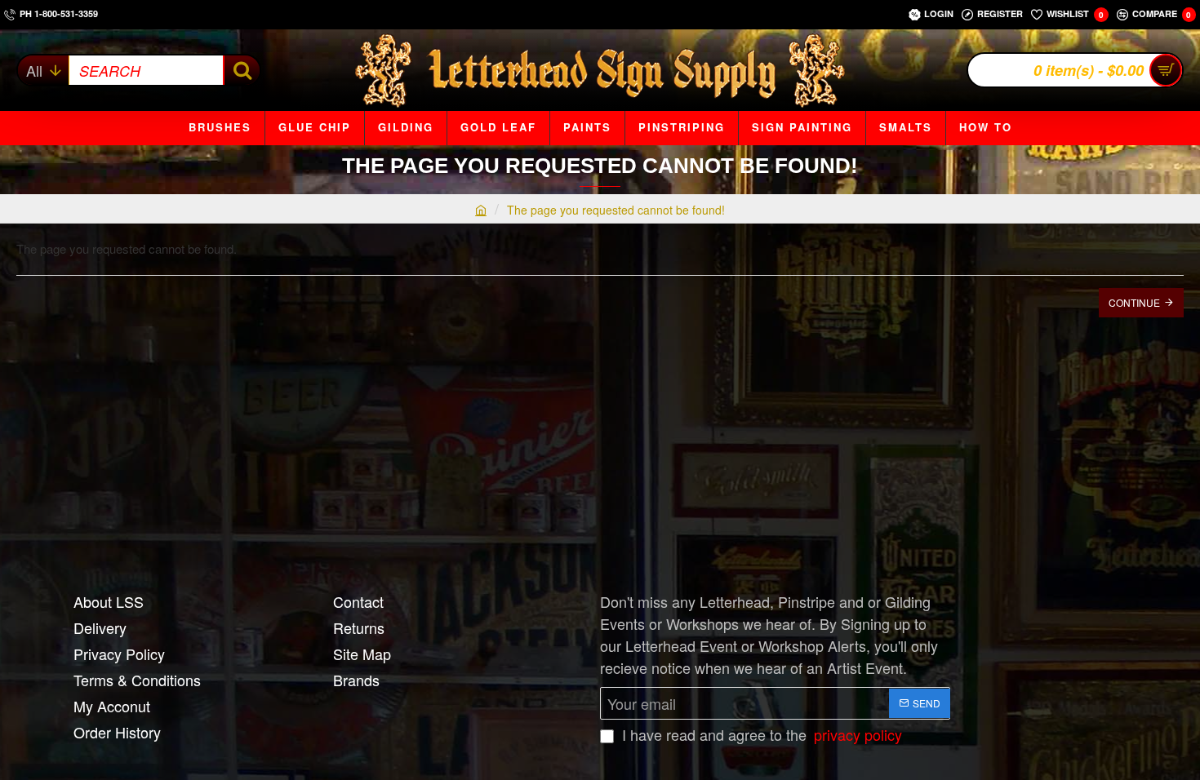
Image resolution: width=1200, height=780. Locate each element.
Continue (1134, 302)
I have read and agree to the (760, 734)
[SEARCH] (241, 70)
